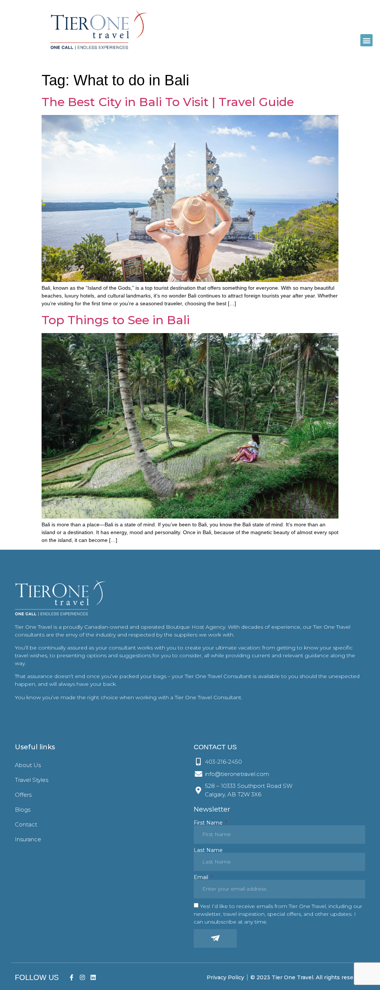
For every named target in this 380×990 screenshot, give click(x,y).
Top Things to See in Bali (116, 320)
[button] (366, 40)
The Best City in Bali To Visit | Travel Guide (168, 102)
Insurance (28, 839)
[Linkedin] (93, 977)
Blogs (22, 809)
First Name (209, 822)
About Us (28, 765)
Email (202, 877)
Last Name (208, 850)
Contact (26, 824)
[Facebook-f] (71, 977)
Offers (23, 794)
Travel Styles (31, 779)
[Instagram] (82, 977)
